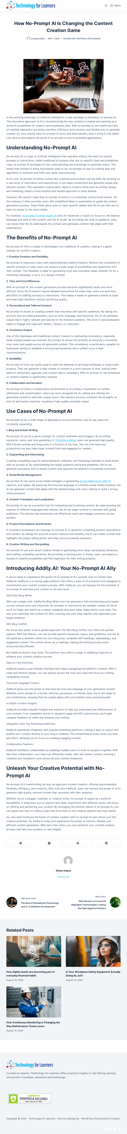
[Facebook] (21, 843)
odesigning (73, 1118)
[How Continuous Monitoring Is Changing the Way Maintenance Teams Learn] (33, 1001)
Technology (69, 38)
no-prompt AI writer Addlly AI (39, 215)
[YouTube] (119, 1129)
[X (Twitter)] (49, 843)
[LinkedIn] (106, 843)
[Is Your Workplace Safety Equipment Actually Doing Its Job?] (93, 951)
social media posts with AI (95, 481)
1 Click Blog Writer (65, 440)
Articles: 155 (63, 877)
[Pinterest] (78, 843)
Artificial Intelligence (89, 38)
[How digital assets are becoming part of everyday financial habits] (33, 951)
